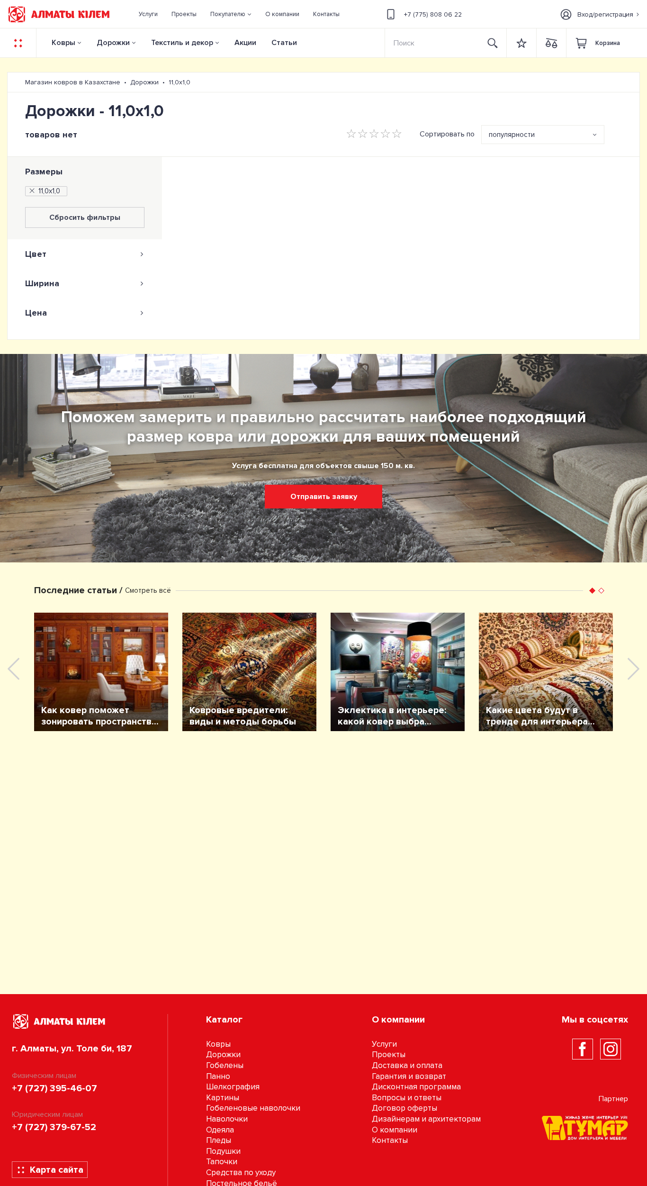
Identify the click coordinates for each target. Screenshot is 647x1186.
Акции (245, 42)
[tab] (85, 254)
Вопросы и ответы (406, 1098)
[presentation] (13, 669)
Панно (218, 1076)
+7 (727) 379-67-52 (54, 1127)
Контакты (390, 1140)
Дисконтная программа (416, 1087)
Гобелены (224, 1065)
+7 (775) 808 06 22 (433, 14)
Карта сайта (56, 1170)
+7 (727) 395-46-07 (54, 1088)
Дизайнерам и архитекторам (426, 1119)
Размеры (44, 171)
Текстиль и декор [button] (182, 42)
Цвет (35, 254)
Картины (222, 1098)
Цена (36, 313)
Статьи (284, 42)
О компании (394, 1130)
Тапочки (221, 1162)
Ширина (42, 283)
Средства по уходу (241, 1172)
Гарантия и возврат (409, 1076)
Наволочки (227, 1119)
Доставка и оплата (407, 1065)
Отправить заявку (323, 496)
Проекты (388, 1054)
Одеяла (220, 1130)
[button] (231, 14)
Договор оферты (404, 1108)
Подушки (223, 1151)
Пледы (218, 1140)
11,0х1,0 (49, 191)
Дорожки (113, 42)
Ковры (63, 42)
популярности (512, 134)
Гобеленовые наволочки (253, 1108)
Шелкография (233, 1087)
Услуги (384, 1044)
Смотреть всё (148, 590)
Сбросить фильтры (84, 217)
